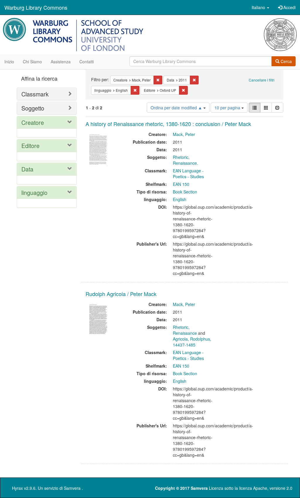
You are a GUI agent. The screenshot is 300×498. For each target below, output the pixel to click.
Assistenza (61, 61)
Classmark (35, 94)
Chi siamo (32, 61)
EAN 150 (181, 184)
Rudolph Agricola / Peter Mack (121, 294)
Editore (30, 145)
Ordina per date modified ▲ (177, 108)
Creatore (32, 122)
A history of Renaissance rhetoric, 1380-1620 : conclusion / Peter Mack (168, 124)
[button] (260, 7)
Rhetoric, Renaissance (185, 330)
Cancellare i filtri (262, 79)
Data (27, 169)
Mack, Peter (184, 134)
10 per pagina (227, 108)
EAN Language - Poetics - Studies (188, 173)
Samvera (72, 488)
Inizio (9, 61)
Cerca (285, 61)
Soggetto (32, 108)
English (179, 199)
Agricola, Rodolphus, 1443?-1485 (192, 342)
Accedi (289, 7)
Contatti (86, 61)
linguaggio (34, 192)
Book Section (185, 192)
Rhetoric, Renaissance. (185, 160)
